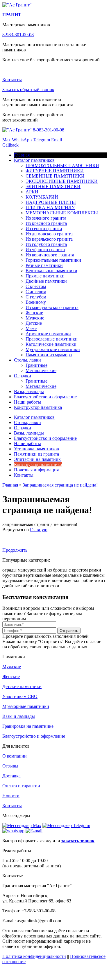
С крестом (36, 286)
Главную (38, 529)
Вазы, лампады (29, 391)
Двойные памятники (46, 281)
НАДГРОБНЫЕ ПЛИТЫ (51, 202)
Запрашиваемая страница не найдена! (60, 484)
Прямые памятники (45, 275)
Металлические (41, 370)
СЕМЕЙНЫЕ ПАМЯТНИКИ (55, 175)
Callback (10, 145)
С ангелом (36, 291)
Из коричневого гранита (50, 254)
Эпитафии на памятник (37, 459)
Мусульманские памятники (53, 349)
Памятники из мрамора (49, 354)
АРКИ (32, 191)
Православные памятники (52, 338)
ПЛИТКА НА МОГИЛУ (50, 207)
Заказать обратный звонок (28, 89)
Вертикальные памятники (51, 270)
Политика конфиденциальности (34, 956)
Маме (31, 328)
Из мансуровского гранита (52, 307)
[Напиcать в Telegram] (66, 825)
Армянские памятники (48, 333)
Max (6, 139)
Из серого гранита (44, 228)
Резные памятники (44, 265)
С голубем (36, 296)
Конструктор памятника (38, 407)
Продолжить (14, 550)
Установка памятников (36, 448)
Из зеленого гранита (46, 218)
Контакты (12, 79)
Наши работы (27, 402)
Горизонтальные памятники (53, 260)
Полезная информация (36, 469)
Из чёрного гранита (45, 249)
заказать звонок (77, 840)
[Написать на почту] (34, 830)
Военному (36, 302)
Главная (10, 484)
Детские (34, 323)
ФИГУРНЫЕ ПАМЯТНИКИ (55, 170)
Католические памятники (51, 344)
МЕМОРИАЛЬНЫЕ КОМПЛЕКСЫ (62, 212)
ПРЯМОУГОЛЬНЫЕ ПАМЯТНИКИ (62, 165)
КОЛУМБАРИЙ (42, 197)
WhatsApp (22, 139)
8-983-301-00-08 (18, 34)
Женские (34, 312)
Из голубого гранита (46, 244)
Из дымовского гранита (49, 233)
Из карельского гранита (49, 239)
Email (56, 139)
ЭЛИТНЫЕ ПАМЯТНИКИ (53, 186)
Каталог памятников (34, 160)
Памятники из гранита (36, 453)
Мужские (35, 317)
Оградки (22, 375)
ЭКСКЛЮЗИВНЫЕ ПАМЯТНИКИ (62, 181)
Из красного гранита (46, 223)
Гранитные (36, 365)
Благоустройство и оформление (45, 396)
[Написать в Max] (21, 825)
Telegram (41, 139)
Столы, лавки (27, 359)
